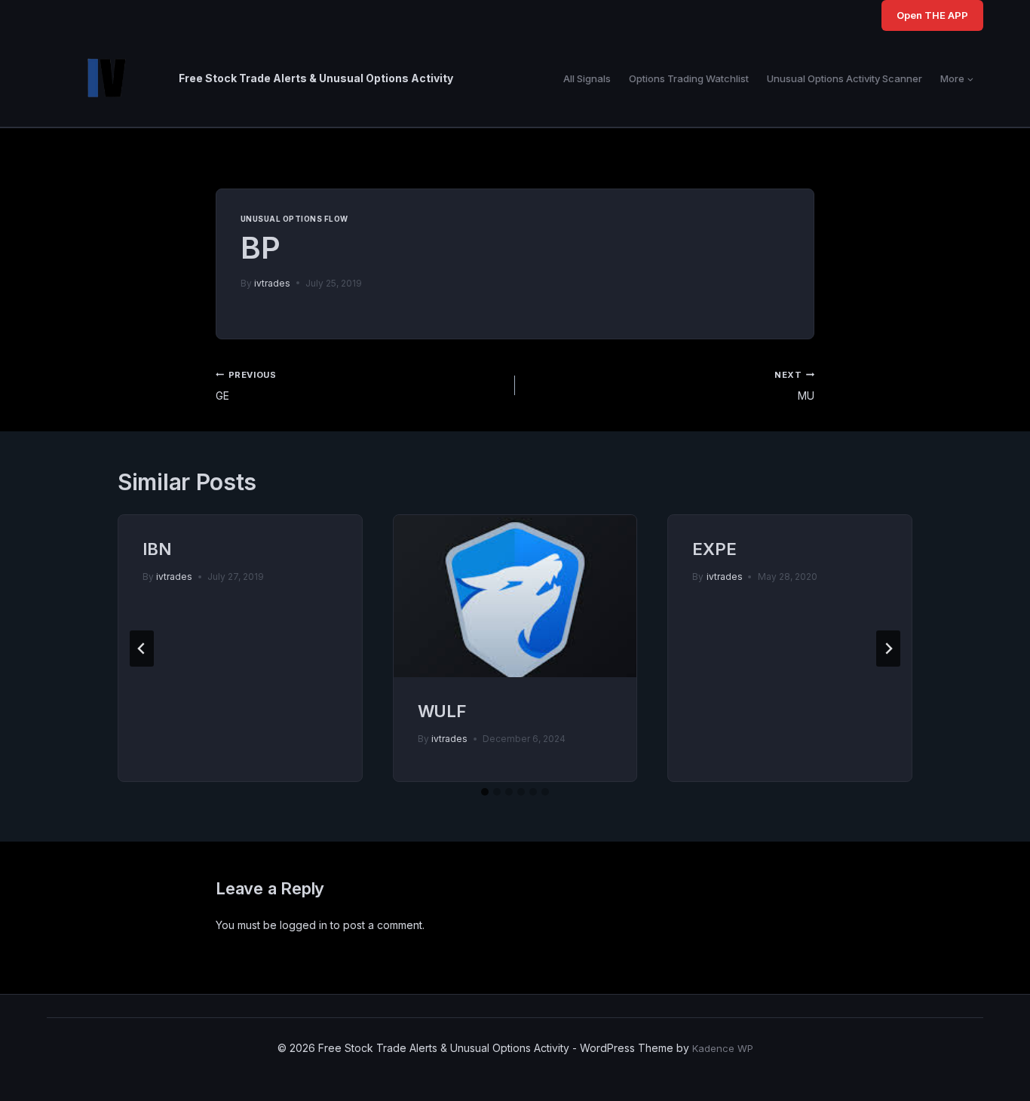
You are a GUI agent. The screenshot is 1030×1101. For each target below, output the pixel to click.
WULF (442, 711)
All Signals (587, 78)
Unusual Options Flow (294, 219)
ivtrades (272, 283)
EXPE (714, 549)
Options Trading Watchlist (689, 78)
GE (246, 386)
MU (794, 386)
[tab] (485, 792)
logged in (303, 925)
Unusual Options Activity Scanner (844, 78)
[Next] (888, 648)
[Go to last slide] (142, 648)
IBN (156, 549)
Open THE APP (932, 15)
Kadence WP (722, 1048)
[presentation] (515, 596)
